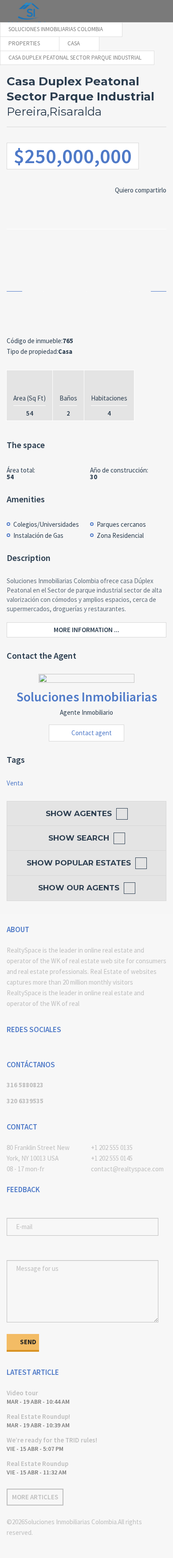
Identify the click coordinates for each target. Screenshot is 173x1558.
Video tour (22, 1393)
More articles (35, 1497)
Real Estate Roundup (37, 1463)
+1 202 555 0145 (112, 1158)
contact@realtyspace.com (127, 1169)
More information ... (86, 629)
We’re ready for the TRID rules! (52, 1440)
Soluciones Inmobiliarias (86, 696)
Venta (15, 783)
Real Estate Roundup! (38, 1416)
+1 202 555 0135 (112, 1147)
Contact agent (91, 733)
